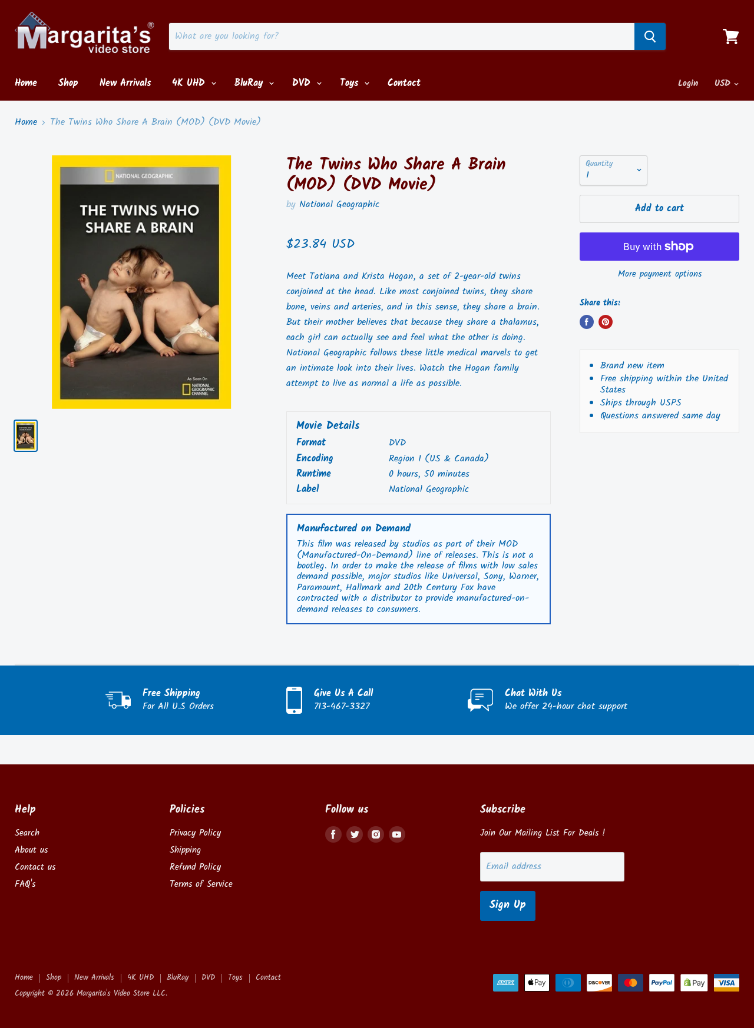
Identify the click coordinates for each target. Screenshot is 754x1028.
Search (27, 833)
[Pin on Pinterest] (605, 322)
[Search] (650, 36)
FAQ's (25, 884)
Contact (404, 83)
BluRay (250, 83)
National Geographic (339, 204)
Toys (351, 83)
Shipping (185, 850)
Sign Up (508, 905)
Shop (68, 83)
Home (26, 83)
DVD (303, 83)
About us (31, 850)
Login (688, 83)
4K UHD (190, 83)
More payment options (660, 275)
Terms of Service (201, 884)
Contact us (35, 867)
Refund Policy (195, 867)
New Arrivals (125, 83)
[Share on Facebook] (587, 322)
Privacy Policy (195, 833)
